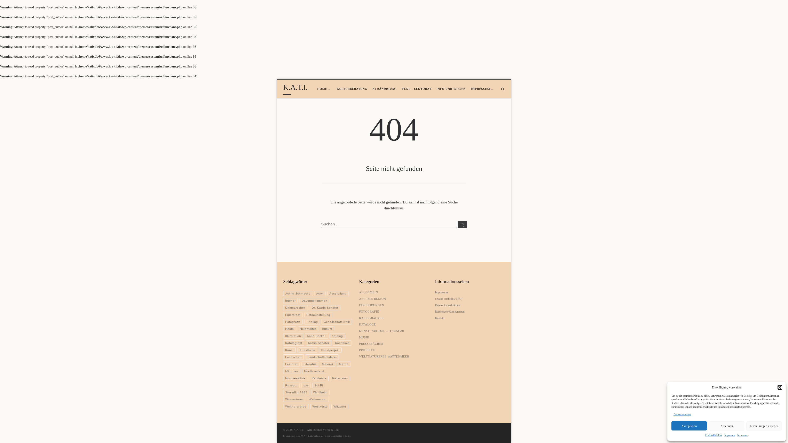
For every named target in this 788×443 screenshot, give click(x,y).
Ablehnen (726, 426)
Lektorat (291, 364)
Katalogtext (293, 343)
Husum (327, 328)
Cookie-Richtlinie (713, 435)
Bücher (290, 300)
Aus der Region (372, 298)
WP (303, 436)
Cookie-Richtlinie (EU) (448, 298)
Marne (343, 364)
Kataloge (367, 324)
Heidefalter (308, 328)
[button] (780, 387)
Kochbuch (342, 343)
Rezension (340, 378)
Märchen (291, 371)
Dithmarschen (295, 307)
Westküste (320, 406)
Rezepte (291, 385)
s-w (306, 385)
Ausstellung (338, 293)
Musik (364, 337)
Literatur (310, 364)
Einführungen (371, 305)
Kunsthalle (307, 350)
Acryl (320, 293)
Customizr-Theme (341, 436)
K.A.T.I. (299, 429)
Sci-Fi (318, 385)
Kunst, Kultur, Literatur (381, 330)
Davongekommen (314, 300)
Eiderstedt (292, 314)
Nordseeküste (295, 378)
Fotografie (293, 321)
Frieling (312, 321)
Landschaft (293, 357)
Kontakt (439, 318)
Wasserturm (294, 399)
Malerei (327, 364)
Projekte (367, 350)
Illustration (293, 336)
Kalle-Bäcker (316, 336)
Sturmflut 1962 (296, 392)
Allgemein (368, 292)
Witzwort (339, 406)
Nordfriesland (314, 371)
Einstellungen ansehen (764, 426)
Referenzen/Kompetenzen (450, 311)
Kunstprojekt (330, 350)
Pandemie (319, 378)
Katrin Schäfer (318, 343)
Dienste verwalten (682, 414)
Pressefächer (371, 343)
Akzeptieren (689, 426)
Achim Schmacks (297, 293)
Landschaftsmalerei (322, 357)
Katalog (337, 336)
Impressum (729, 435)
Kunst (289, 350)
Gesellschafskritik (337, 321)
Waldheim (320, 392)
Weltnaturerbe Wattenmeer (384, 356)
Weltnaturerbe (295, 406)
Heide (289, 328)
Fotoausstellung (318, 314)
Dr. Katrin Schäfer (325, 307)
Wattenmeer (318, 399)
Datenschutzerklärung (447, 305)
